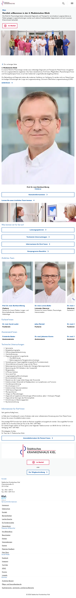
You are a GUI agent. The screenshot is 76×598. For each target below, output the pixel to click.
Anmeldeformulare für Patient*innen (36, 438)
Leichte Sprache (7, 519)
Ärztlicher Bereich (8, 581)
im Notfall (40, 462)
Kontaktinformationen (37, 195)
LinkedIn (4, 575)
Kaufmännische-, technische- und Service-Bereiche (18, 588)
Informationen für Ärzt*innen (37, 244)
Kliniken (4, 538)
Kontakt (4, 512)
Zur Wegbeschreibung (37, 472)
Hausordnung (6, 526)
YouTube (5, 565)
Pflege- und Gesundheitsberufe (11, 584)
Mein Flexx (5, 552)
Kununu (4, 572)
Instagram (5, 561)
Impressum (5, 505)
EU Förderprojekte (8, 523)
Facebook (5, 558)
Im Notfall (12, 26)
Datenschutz (6, 509)
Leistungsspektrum (37, 230)
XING (4, 568)
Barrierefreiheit (7, 516)
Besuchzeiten (6, 535)
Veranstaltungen (7, 542)
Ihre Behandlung (7, 531)
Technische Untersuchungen (36, 237)
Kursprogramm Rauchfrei (36, 251)
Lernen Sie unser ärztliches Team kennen (17, 200)
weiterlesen (6, 83)
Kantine (4, 545)
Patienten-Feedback (8, 549)
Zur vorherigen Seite (10, 64)
